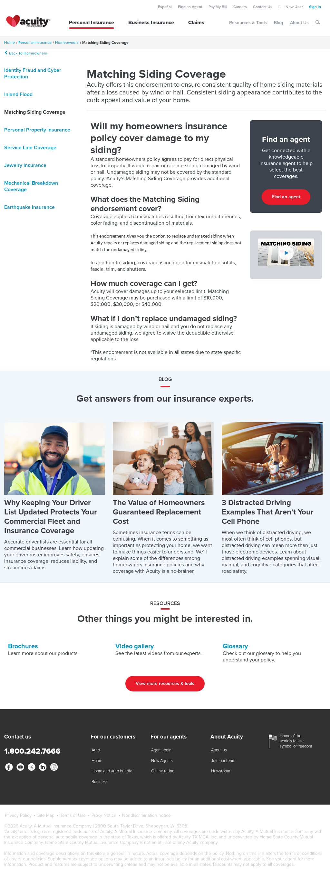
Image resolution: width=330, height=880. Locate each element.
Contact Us (262, 7)
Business (100, 781)
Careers (240, 7)
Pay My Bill (218, 7)
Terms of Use (73, 815)
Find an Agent (190, 7)
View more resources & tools (165, 683)
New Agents (162, 760)
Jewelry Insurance (25, 165)
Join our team (223, 760)
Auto (96, 750)
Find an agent (286, 197)
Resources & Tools (248, 22)
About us (219, 750)
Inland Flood (18, 94)
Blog (278, 22)
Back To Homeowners (27, 53)
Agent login (161, 750)
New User (294, 7)
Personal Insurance (91, 22)
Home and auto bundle (112, 771)
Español (165, 7)
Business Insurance (151, 22)
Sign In (315, 7)
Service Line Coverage (30, 147)
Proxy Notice (104, 815)
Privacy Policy (18, 815)
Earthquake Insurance (29, 207)
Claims (196, 22)
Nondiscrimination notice (146, 815)
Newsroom (220, 771)
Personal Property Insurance (37, 130)
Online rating (162, 771)
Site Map (45, 815)
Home (97, 760)
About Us (299, 22)
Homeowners (67, 42)
